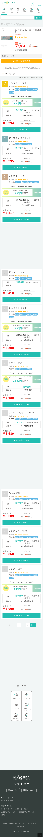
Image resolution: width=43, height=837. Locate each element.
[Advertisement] (21, 245)
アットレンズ (15, 363)
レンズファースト (18, 83)
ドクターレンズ (16, 272)
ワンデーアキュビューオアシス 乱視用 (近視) (28, 31)
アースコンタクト (20, 138)
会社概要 (5, 824)
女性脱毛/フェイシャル (8, 812)
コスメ (26, 809)
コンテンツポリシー (33, 824)
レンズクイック (17, 176)
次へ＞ (33, 625)
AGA (2, 815)
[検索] (38, 18)
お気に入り (14, 790)
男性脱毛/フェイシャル (26, 812)
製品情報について (8, 56)
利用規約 (11, 824)
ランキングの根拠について (9, 800)
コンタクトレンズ (6, 809)
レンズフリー (18, 531)
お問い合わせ (20, 826)
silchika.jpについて (8, 797)
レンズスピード (16, 569)
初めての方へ (30, 790)
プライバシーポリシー (21, 824)
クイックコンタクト (21, 412)
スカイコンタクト (18, 308)
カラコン (18, 809)
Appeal (14, 493)
